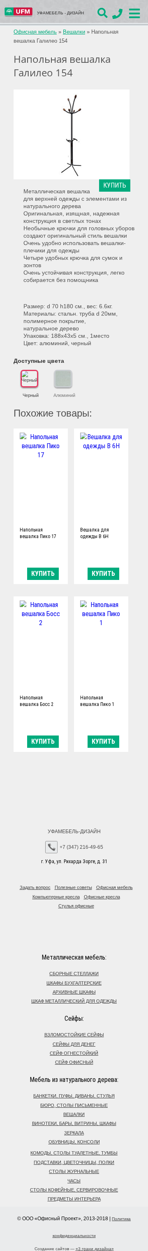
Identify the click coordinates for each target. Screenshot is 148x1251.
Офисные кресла (102, 896)
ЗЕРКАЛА (74, 1132)
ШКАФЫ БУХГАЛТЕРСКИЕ (74, 983)
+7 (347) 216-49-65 (81, 847)
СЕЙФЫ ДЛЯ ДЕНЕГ (74, 1044)
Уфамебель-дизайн (74, 831)
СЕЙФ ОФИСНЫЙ (74, 1062)
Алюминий (64, 395)
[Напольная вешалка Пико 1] (101, 645)
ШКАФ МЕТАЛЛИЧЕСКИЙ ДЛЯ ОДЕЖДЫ (74, 1001)
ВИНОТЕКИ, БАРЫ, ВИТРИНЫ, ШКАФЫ (74, 1123)
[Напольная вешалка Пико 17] (41, 477)
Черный (31, 395)
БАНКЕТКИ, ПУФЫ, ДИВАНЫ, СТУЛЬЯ (74, 1095)
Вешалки (74, 32)
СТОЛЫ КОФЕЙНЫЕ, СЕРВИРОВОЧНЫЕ (74, 1189)
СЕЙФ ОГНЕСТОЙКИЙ (74, 1053)
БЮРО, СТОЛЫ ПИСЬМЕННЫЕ (74, 1105)
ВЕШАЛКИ (74, 1114)
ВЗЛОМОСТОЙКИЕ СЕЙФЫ (74, 1034)
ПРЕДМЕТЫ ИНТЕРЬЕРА (74, 1198)
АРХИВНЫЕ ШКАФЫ (74, 992)
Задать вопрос (35, 887)
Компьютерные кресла (56, 896)
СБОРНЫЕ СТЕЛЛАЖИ (74, 973)
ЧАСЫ (74, 1180)
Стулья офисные (76, 905)
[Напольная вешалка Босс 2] (41, 645)
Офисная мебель (35, 32)
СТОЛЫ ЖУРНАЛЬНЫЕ (74, 1171)
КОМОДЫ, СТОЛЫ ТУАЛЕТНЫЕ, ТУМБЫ (74, 1152)
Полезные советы (73, 887)
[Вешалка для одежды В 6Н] (101, 477)
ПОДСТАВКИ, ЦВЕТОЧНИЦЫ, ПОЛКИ (74, 1162)
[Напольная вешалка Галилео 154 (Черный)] (72, 134)
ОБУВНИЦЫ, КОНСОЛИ (74, 1141)
